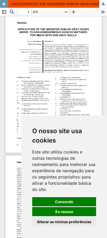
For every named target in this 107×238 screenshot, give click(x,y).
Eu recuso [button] (64, 211)
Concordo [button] (64, 202)
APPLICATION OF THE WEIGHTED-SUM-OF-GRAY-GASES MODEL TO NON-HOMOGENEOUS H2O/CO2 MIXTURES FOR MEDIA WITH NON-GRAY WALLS (58, 4)
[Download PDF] (103, 4)
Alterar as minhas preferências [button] (64, 222)
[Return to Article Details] (4, 4)
